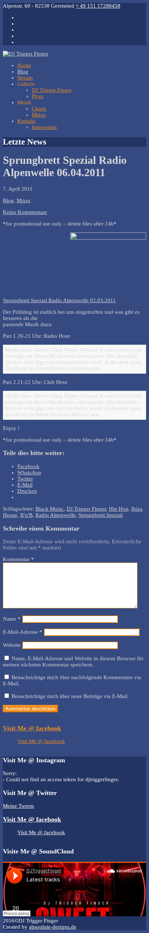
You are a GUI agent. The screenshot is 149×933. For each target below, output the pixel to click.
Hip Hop (118, 509)
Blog (22, 71)
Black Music (49, 509)
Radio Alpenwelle (55, 515)
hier (39, 362)
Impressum (44, 127)
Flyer (37, 96)
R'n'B (26, 515)
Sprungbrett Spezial (100, 515)
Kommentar (18, 559)
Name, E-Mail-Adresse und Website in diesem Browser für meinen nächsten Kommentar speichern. (73, 662)
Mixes (39, 115)
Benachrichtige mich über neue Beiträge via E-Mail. (70, 696)
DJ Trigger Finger (52, 90)
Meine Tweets (18, 806)
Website (12, 645)
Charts (39, 108)
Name (12, 619)
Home (24, 65)
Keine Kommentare (25, 212)
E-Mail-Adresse (22, 632)
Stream (25, 78)
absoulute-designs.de (52, 927)
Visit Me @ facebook (32, 728)
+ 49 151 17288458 (98, 6)
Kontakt (26, 121)
